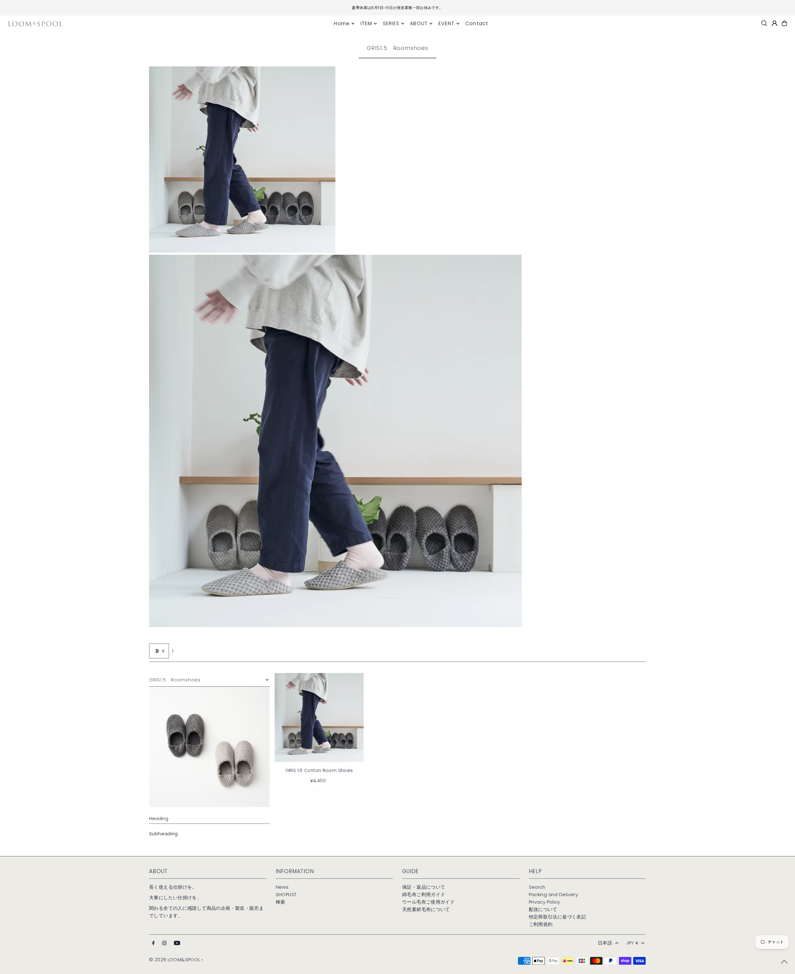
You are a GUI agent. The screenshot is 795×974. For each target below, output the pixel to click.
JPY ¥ (632, 943)
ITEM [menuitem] (366, 23)
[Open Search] (764, 23)
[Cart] (784, 23)
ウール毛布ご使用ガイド (428, 902)
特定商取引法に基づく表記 (557, 916)
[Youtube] (177, 943)
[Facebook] (153, 943)
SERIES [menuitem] (391, 23)
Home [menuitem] (342, 23)
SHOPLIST (286, 894)
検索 (280, 902)
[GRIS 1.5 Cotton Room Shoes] (319, 717)
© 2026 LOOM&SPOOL (174, 959)
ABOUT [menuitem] (419, 23)
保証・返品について (423, 887)
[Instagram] (164, 943)
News (282, 887)
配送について (543, 909)
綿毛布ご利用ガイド (423, 894)
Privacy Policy (544, 902)
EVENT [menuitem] (446, 23)
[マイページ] (774, 23)
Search (537, 887)
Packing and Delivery (553, 894)
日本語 (605, 943)
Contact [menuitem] (476, 23)
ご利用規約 (541, 924)
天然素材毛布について (426, 909)
